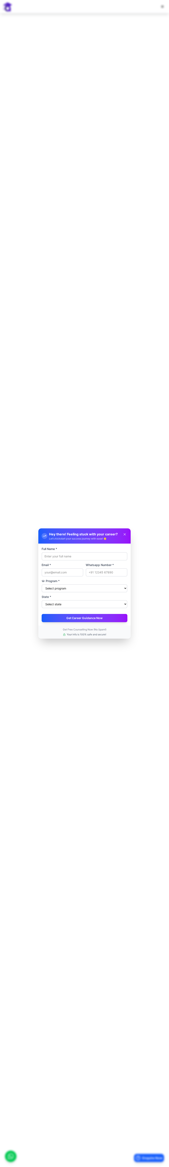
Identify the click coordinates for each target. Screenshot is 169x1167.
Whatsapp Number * (100, 565)
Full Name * (49, 549)
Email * (46, 565)
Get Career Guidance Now (84, 618)
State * (46, 597)
